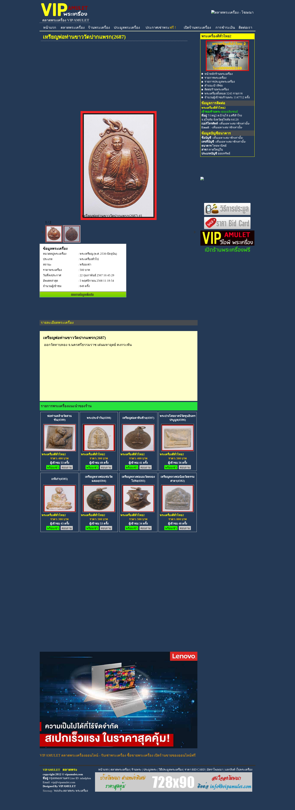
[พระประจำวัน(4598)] (99, 450)
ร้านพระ (136, 769)
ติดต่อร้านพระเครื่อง (217, 89)
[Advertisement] (118, 79)
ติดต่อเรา (245, 27)
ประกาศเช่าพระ (161, 27)
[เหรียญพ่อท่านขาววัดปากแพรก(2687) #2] (72, 234)
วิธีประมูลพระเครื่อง (171, 769)
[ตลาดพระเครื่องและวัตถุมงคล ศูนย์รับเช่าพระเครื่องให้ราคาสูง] (64, 16)
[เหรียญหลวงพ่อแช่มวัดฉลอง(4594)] (99, 511)
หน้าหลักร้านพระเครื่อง (219, 73)
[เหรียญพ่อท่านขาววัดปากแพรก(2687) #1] (54, 234)
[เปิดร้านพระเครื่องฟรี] (227, 251)
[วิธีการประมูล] (227, 214)
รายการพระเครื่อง (215, 77)
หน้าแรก (49, 27)
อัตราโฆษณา (215, 769)
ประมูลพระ (150, 769)
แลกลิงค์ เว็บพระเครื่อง (238, 769)
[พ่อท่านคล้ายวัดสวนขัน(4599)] (59, 450)
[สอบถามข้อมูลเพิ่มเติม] (83, 296)
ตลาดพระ (69, 790)
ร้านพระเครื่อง (99, 27)
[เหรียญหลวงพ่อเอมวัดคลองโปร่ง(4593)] (138, 511)
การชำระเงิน (225, 27)
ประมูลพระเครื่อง (127, 27)
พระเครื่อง (82, 790)
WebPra (58, 790)
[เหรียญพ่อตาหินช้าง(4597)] (138, 450)
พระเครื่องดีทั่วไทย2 (54, 454)
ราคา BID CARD (195, 769)
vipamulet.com (74, 774)
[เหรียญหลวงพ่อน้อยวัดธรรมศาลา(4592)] (177, 511)
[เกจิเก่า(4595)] (59, 511)
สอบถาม (67, 467)
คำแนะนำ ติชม (214, 85)
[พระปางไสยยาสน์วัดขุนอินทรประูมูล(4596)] (177, 450)
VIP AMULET (67, 786)
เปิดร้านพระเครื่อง (197, 27)
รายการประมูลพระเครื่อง (220, 81)
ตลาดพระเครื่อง (73, 27)
